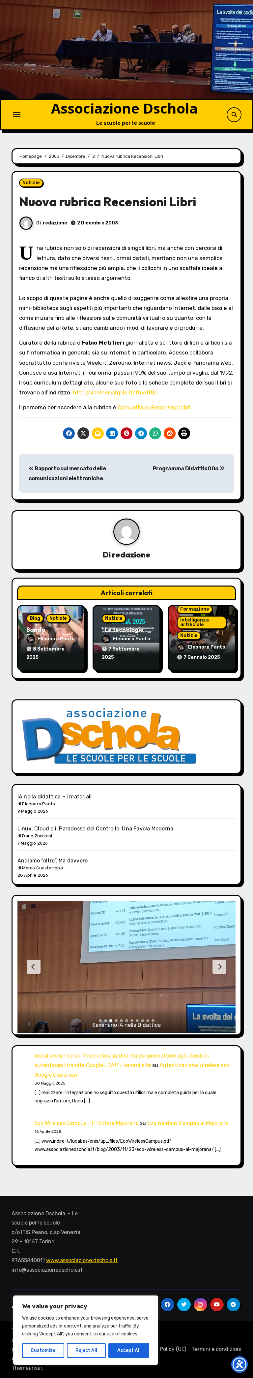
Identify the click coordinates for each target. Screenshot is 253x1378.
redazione (55, 223)
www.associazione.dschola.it (82, 1260)
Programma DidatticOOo (186, 468)
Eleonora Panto (56, 639)
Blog (35, 618)
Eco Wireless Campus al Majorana (188, 1123)
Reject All (86, 1350)
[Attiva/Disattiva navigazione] (17, 114)
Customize (43, 1350)
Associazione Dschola (124, 108)
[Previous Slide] (34, 967)
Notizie (31, 182)
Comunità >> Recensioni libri (154, 407)
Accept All (129, 1350)
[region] (85, 1330)
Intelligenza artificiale (194, 622)
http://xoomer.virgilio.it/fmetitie (115, 392)
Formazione (194, 609)
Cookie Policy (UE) (164, 1349)
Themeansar (27, 1368)
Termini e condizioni (216, 1349)
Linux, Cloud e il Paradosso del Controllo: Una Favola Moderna (95, 828)
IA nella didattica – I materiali (54, 796)
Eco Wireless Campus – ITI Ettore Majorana (87, 1123)
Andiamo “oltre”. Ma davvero (52, 860)
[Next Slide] (219, 967)
